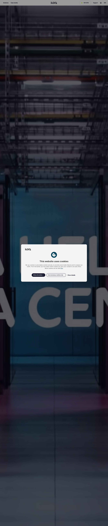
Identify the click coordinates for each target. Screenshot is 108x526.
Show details (71, 275)
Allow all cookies (37, 275)
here (61, 268)
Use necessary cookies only (55, 275)
